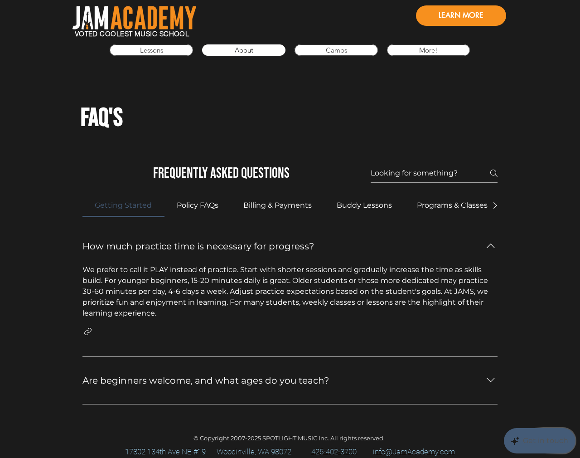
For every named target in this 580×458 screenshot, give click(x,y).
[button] (428, 50)
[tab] (123, 205)
